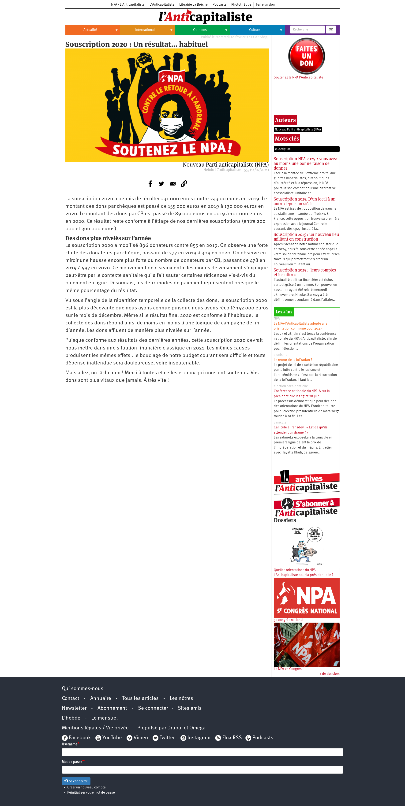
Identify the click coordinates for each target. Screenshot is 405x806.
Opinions (191, 31)
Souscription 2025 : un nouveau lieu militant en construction (306, 237)
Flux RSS (232, 738)
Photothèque (241, 5)
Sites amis (190, 708)
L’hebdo (71, 718)
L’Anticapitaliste (162, 5)
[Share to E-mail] (172, 183)
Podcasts (219, 5)
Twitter (167, 738)
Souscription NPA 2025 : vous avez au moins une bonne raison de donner (305, 163)
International (137, 31)
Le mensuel (104, 718)
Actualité (81, 31)
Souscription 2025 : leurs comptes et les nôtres (305, 272)
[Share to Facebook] (150, 183)
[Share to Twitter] (161, 183)
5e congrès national (288, 620)
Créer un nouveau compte (86, 787)
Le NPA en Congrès (288, 669)
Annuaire (100, 698)
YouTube (111, 738)
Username (69, 744)
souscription (282, 149)
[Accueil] (202, 16)
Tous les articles (140, 698)
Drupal (175, 728)
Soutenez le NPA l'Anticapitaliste (298, 77)
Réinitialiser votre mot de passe (91, 793)
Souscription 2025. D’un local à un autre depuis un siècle (305, 201)
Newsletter (74, 708)
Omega (197, 728)
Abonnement (112, 708)
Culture (245, 31)
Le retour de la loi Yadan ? (293, 360)
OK (331, 29)
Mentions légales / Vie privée (95, 728)
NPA (277, 318)
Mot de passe (72, 762)
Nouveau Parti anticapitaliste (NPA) (298, 129)
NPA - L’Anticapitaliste (128, 5)
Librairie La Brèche (193, 5)
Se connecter (153, 708)
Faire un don (265, 5)
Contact (70, 698)
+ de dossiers (329, 674)
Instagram (199, 738)
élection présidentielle (291, 386)
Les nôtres (181, 698)
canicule (280, 422)
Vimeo (141, 738)
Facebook (79, 738)
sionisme (280, 355)
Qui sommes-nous (82, 688)
